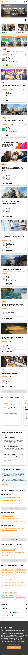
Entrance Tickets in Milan (8, 549)
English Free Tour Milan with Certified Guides (13, 86)
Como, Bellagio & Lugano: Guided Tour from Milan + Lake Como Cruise (13, 305)
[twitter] (10, 615)
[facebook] (4, 615)
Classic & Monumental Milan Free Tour (12, 121)
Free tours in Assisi (20, 585)
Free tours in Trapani (7, 579)
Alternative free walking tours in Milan (11, 504)
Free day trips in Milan (7, 515)
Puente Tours (9, 128)
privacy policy (15, 637)
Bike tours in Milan (6, 521)
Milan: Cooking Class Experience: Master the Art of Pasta (12, 372)
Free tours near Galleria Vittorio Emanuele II (13, 528)
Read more (5, 463)
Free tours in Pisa (20, 572)
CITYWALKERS (9, 93)
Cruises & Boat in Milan (8, 555)
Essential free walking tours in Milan (11, 497)
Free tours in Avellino (7, 589)
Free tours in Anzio (6, 582)
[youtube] (7, 615)
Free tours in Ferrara (20, 579)
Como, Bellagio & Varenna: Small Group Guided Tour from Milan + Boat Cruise (14, 236)
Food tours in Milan (19, 521)
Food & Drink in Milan (7, 552)
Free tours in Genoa (20, 569)
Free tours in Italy (9, 5)
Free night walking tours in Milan (10, 518)
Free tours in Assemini (7, 585)
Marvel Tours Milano (10, 58)
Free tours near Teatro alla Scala (10, 535)
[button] (8, 29)
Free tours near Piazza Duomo (9, 532)
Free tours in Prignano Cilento (9, 592)
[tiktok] (13, 615)
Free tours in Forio (20, 599)
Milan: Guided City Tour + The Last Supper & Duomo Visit (12, 202)
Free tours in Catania (7, 569)
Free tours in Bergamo (7, 572)
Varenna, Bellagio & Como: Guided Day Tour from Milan (13, 338)
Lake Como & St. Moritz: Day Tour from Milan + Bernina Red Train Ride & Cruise (13, 168)
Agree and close (14, 648)
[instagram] (2, 615)
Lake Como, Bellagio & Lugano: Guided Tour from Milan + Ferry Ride (13, 270)
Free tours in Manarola (8, 599)
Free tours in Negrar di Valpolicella (10, 595)
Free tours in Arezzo (19, 582)
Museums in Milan (19, 552)
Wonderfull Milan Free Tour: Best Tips (13, 52)
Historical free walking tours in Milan (11, 500)
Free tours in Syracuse (7, 575)
